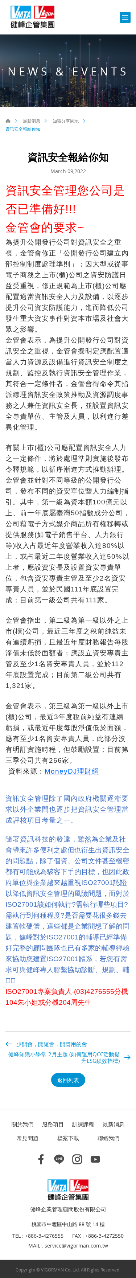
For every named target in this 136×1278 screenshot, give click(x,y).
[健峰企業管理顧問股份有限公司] (32, 17)
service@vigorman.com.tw (76, 1246)
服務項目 (53, 1124)
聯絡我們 (108, 1138)
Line (59, 1159)
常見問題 (27, 1138)
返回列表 (68, 1080)
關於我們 (22, 1124)
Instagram (77, 1159)
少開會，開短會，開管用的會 (51, 1044)
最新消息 (31, 120)
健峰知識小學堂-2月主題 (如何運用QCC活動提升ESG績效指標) (64, 1057)
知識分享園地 (66, 120)
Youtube (95, 1159)
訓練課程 (83, 1124)
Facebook (41, 1159)
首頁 (8, 120)
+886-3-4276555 (44, 1236)
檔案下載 (68, 1138)
